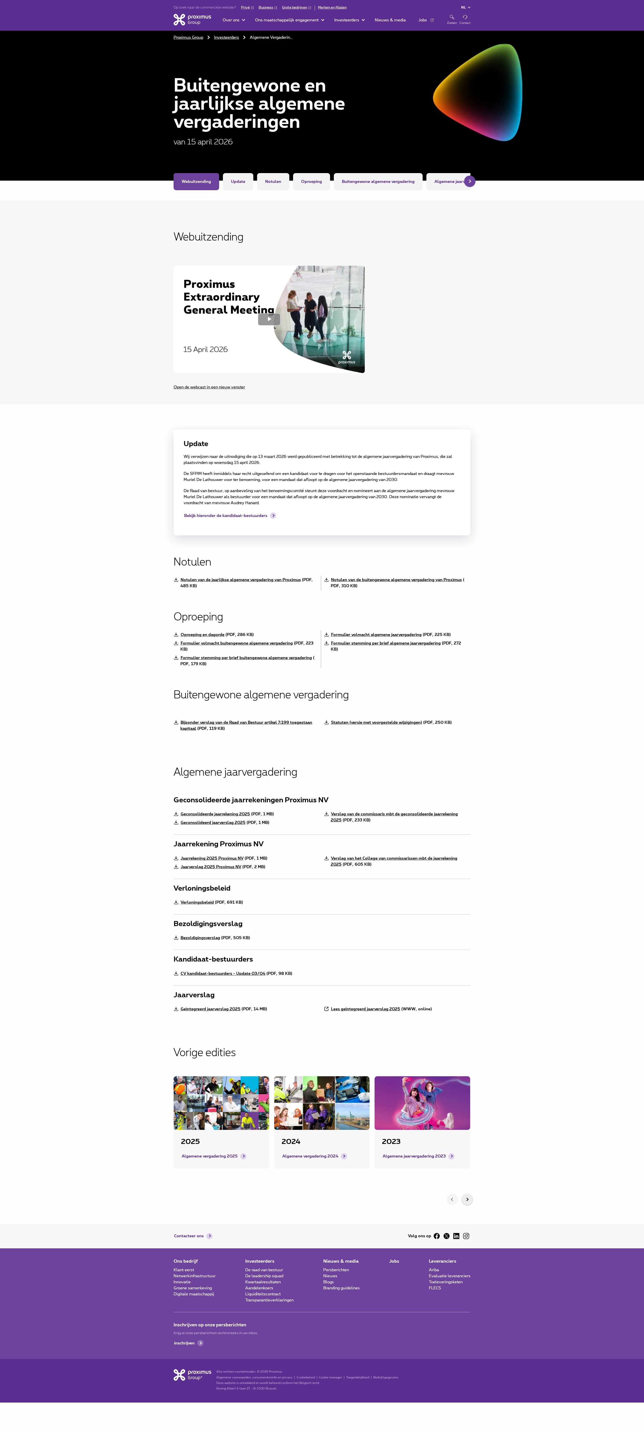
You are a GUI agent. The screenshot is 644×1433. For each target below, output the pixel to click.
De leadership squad (264, 1276)
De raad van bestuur (264, 1270)
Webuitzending (196, 182)
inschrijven (184, 1343)
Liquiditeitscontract (263, 1294)
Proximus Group (188, 37)
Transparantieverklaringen (269, 1300)
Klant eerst (184, 1270)
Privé (245, 7)
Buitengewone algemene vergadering (378, 182)
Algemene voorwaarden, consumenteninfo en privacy (254, 1377)
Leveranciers (442, 1261)
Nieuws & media (341, 1261)
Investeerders (226, 37)
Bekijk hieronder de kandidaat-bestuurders (225, 516)
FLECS (435, 1288)
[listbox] (322, 1132)
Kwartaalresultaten (263, 1282)
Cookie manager (330, 1377)
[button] (234, 20)
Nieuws (330, 1276)
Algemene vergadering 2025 (210, 1156)
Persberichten (336, 1270)
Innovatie (182, 1282)
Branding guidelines (341, 1288)
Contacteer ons (189, 1236)
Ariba (434, 1270)
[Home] (192, 19)
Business (266, 7)
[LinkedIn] (456, 1236)
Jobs (394, 1261)
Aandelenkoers (259, 1288)
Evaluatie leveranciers (449, 1276)
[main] (322, 609)
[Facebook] (436, 1236)
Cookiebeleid (306, 1377)
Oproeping (311, 182)
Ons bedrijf (186, 1261)
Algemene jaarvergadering (460, 182)
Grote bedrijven (294, 7)
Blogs (328, 1282)
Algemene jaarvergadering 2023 (414, 1156)
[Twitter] (446, 1236)
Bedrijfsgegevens (385, 1377)
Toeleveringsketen (446, 1282)
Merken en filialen (332, 7)
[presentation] (452, 1199)
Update (238, 182)
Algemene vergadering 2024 (310, 1156)
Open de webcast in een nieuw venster (209, 387)
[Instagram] (466, 1236)
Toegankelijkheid (357, 1377)
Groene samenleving (193, 1288)
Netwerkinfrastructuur (195, 1276)
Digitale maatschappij (194, 1294)
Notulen (273, 182)
